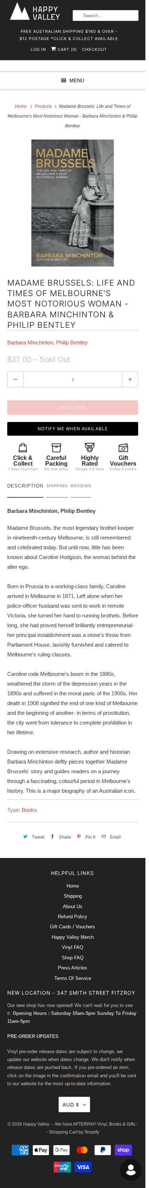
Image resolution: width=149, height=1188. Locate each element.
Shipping (73, 896)
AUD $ (71, 1104)
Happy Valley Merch (73, 937)
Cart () (66, 49)
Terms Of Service (72, 978)
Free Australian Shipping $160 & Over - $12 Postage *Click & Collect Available (69, 34)
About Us (72, 906)
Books (29, 810)
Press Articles (72, 968)
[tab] (25, 488)
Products (44, 106)
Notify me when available (73, 428)
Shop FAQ (73, 957)
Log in (38, 49)
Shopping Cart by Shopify (74, 1132)
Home (73, 886)
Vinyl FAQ (72, 947)
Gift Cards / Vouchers (72, 926)
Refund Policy (72, 916)
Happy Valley (36, 1124)
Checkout (94, 49)
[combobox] (106, 15)
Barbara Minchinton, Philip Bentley (47, 342)
